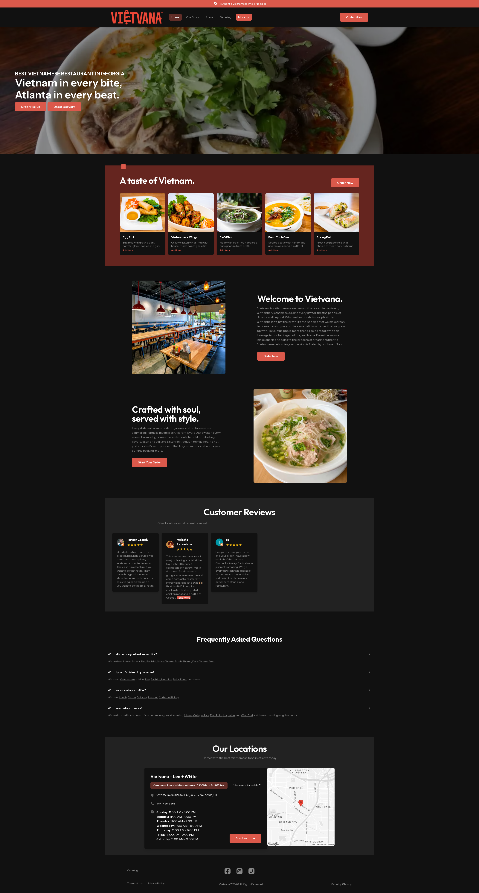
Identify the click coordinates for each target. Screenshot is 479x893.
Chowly (347, 884)
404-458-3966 (166, 803)
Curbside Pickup (169, 697)
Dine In (132, 697)
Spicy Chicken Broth (169, 661)
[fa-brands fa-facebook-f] (228, 871)
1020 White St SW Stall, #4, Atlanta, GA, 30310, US (186, 795)
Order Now (354, 17)
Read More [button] (183, 597)
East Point (216, 715)
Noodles (166, 679)
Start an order (245, 838)
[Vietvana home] (137, 17)
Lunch (122, 697)
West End (247, 715)
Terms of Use (135, 883)
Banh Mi (151, 661)
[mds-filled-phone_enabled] (251, 871)
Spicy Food (180, 679)
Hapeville (229, 715)
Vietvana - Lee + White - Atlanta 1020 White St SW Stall (189, 785)
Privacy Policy (156, 883)
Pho (143, 661)
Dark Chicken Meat (203, 661)
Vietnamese (127, 679)
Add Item (128, 250)
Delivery (142, 697)
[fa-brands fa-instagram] (239, 871)
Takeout (153, 697)
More (241, 17)
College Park (201, 715)
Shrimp (187, 661)
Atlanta (188, 715)
